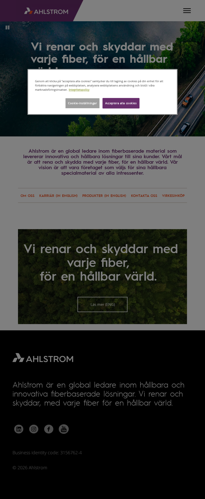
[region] (103, 92)
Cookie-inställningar (82, 103)
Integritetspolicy (79, 89)
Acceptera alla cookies (121, 103)
